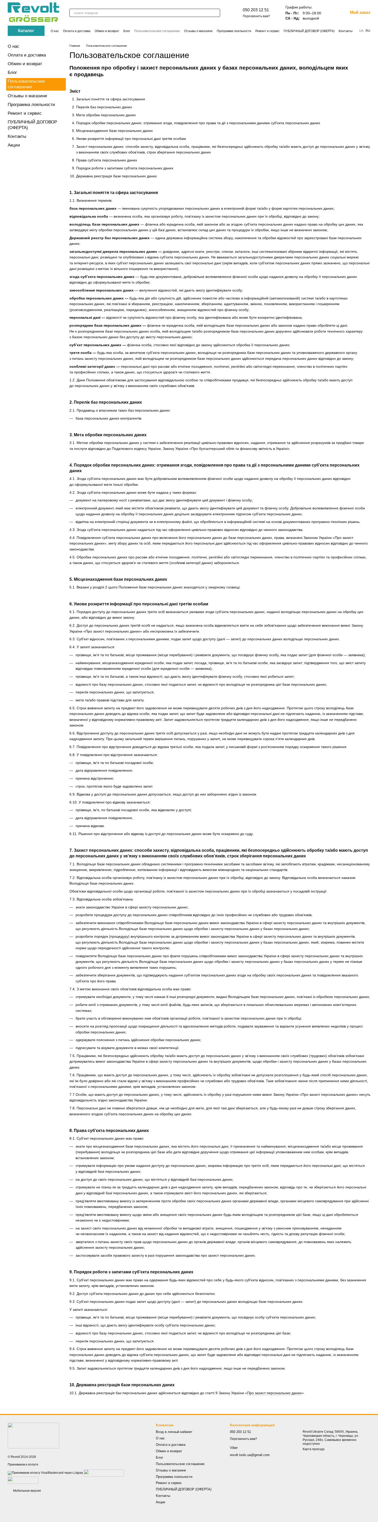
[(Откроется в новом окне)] (104, 1473)
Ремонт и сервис (267, 31)
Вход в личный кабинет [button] (174, 1432)
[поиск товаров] (216, 13)
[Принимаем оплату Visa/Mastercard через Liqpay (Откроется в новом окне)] (45, 1473)
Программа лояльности (234, 31)
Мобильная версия (26, 1490)
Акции (14, 145)
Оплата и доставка (77, 31)
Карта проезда (314, 1449)
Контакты (346, 31)
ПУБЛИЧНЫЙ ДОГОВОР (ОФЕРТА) (309, 31)
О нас (55, 31)
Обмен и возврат (107, 31)
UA (361, 30)
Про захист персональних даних (274, 1393)
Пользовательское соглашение (157, 31)
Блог (126, 31)
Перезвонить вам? (256, 16)
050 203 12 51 (256, 10)
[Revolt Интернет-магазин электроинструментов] (33, 1435)
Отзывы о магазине (198, 31)
